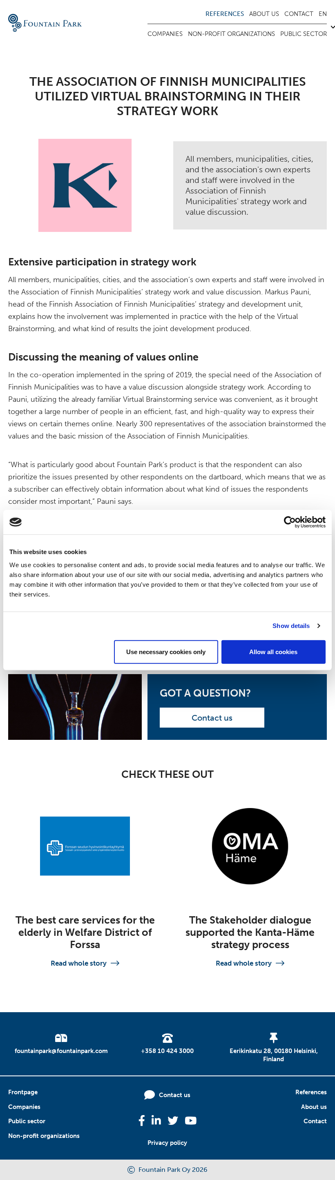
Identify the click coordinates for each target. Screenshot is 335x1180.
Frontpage (23, 1092)
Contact (298, 14)
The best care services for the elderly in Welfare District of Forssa (85, 932)
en (323, 14)
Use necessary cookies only (165, 651)
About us (264, 14)
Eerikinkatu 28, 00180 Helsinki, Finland (274, 1055)
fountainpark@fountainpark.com (61, 1051)
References (224, 14)
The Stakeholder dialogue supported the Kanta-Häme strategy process (250, 932)
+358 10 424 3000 (167, 1051)
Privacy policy (167, 1143)
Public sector (303, 34)
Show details (291, 625)
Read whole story (79, 963)
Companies (165, 34)
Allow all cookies (273, 651)
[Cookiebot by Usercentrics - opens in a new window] (290, 522)
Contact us (212, 718)
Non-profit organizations (231, 34)
